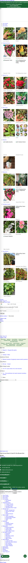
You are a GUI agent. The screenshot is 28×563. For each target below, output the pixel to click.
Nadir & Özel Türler (9, 511)
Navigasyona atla (4, 0)
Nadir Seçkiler (8, 529)
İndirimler (9, 339)
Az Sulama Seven (9, 505)
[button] (11, 304)
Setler (6, 512)
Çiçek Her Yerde (7, 487)
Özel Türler (5, 344)
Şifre (3, 310)
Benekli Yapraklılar (22, 339)
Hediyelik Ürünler (7, 340)
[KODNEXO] (14, 489)
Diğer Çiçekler (8, 538)
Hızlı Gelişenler (15, 340)
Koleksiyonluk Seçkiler (10, 345)
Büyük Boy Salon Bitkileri (11, 542)
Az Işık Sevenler (9, 540)
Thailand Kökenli (12, 344)
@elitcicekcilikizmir (6, 472)
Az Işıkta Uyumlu (9, 504)
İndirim (7, 501)
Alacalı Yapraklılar (19, 344)
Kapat (1, 555)
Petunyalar (21, 340)
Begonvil (3, 343)
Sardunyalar (23, 343)
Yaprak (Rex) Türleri (9, 530)
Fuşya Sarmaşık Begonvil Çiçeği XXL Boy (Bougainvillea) (12, 453)
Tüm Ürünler (3, 339)
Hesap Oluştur (7, 302)
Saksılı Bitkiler (14, 339)
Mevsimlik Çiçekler (14, 341)
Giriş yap (2, 313)
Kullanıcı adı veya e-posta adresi (9, 307)
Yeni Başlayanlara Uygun (10, 507)
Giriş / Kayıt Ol (6, 551)
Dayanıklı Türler (9, 343)
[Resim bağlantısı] (8, 463)
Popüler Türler (8, 518)
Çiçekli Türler (8, 528)
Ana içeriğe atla (11, 0)
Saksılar (7, 522)
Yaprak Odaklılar (16, 343)
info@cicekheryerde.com (7, 469)
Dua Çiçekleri (19, 345)
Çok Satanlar (8, 500)
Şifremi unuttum (3, 316)
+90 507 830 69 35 (6, 467)
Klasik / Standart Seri (10, 510)
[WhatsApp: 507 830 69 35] (25, 556)
